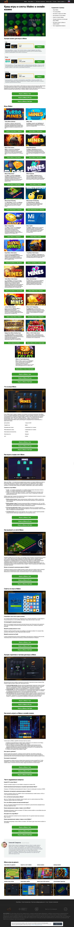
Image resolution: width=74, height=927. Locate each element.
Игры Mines (30, 1)
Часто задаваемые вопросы (59, 25)
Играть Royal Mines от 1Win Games (14, 262)
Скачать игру (49, 1)
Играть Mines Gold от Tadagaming (35, 316)
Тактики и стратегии (40, 1)
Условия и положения (53, 902)
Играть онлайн (61, 1)
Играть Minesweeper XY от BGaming (36, 209)
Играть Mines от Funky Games (14, 184)
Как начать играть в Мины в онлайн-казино (59, 23)
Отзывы (54, 1)
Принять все (58, 923)
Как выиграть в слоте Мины (59, 15)
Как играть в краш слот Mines (59, 13)
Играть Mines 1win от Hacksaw (36, 290)
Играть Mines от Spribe (35, 236)
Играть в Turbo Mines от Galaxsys (14, 131)
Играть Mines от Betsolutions (35, 157)
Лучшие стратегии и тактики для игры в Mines (60, 20)
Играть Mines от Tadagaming (14, 236)
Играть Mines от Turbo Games (14, 157)
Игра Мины (18, 902)
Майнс (25, 1)
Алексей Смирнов (15, 842)
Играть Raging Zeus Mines (14, 342)
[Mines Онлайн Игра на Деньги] (6, 1)
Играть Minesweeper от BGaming (14, 209)
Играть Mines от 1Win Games (35, 131)
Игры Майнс (55, 9)
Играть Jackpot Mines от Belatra (14, 316)
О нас (47, 902)
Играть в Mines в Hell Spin (25, 101)
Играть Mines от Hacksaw (36, 184)
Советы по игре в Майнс (58, 17)
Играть (40, 46)
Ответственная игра (26, 902)
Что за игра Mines (57, 11)
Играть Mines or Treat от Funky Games (25, 369)
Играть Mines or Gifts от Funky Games (35, 342)
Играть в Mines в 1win (25, 93)
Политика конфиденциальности (38, 902)
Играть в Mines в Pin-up (24, 97)
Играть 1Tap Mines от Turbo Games (36, 262)
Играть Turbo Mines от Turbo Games (14, 290)
